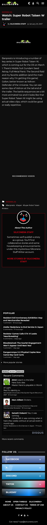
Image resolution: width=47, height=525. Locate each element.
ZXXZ (14, 380)
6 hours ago (12, 395)
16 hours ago (26, 408)
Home (8, 502)
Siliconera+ (35, 502)
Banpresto (11, 205)
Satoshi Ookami (19, 413)
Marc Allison (17, 400)
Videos (5, 208)
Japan (19, 205)
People (5, 372)
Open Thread (20, 502)
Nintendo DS (7, 12)
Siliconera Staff (18, 24)
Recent (12, 372)
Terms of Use (37, 505)
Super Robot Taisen (31, 205)
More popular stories (12, 362)
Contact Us (21, 505)
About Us (8, 505)
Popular (20, 372)
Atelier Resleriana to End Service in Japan (23, 327)
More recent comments (13, 439)
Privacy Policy (23, 508)
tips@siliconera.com (28, 522)
